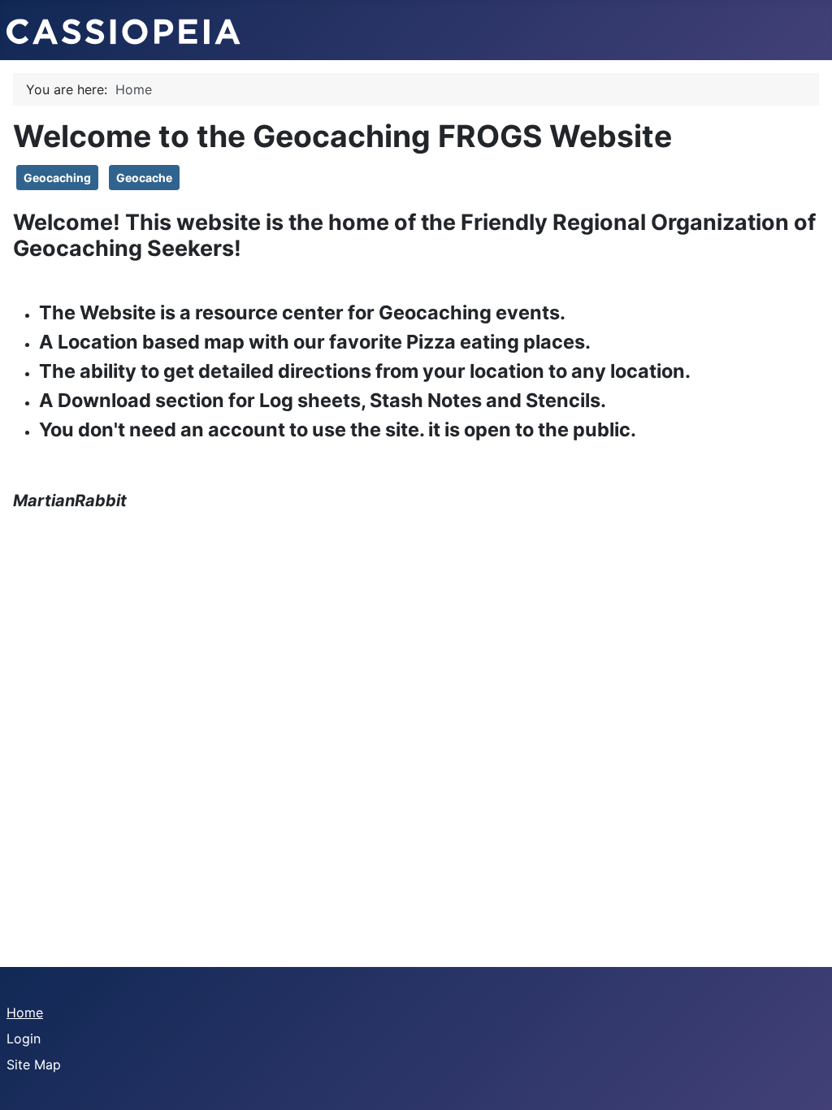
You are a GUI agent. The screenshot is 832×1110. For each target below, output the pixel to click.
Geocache (144, 177)
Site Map (33, 1064)
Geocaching (57, 177)
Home (24, 1012)
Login (23, 1038)
